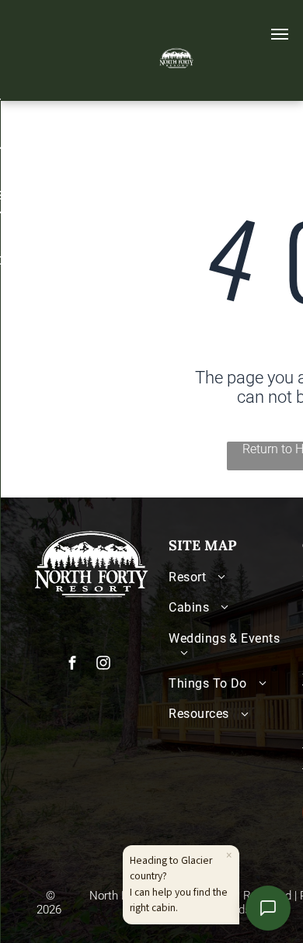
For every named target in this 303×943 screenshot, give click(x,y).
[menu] (279, 34)
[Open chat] (268, 908)
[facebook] (72, 665)
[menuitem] (231, 577)
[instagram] (103, 665)
